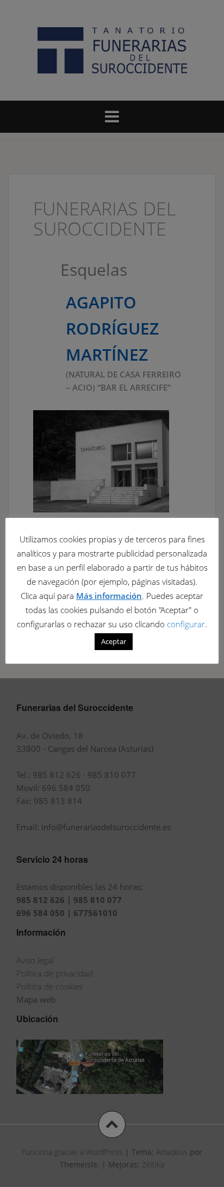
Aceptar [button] (113, 641)
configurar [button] (186, 624)
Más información (109, 595)
